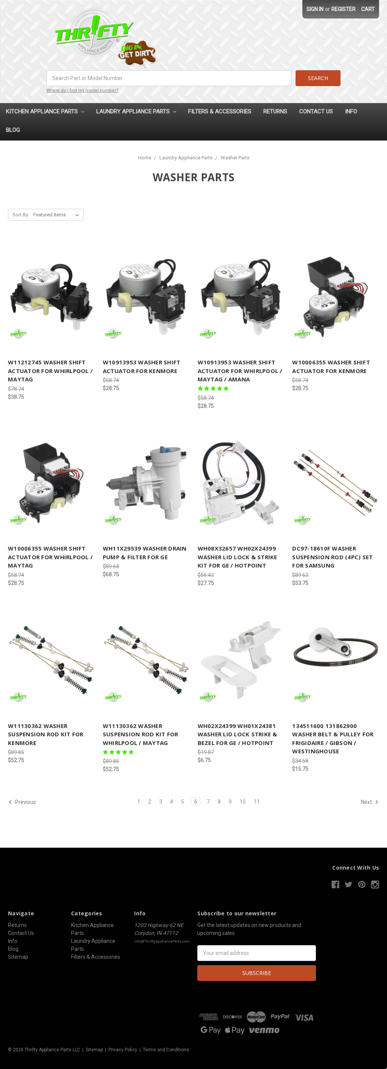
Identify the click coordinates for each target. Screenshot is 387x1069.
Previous (25, 802)
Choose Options (51, 660)
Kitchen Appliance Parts (42, 111)
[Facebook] (335, 885)
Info (351, 111)
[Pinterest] (362, 885)
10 (243, 802)
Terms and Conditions (166, 1049)
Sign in (315, 9)
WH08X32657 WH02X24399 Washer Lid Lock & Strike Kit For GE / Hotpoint (237, 557)
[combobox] (168, 78)
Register (343, 9)
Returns (275, 111)
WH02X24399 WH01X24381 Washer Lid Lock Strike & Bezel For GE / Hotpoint (237, 734)
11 (257, 802)
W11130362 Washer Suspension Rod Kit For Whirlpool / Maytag (140, 734)
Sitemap (18, 957)
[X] (349, 885)
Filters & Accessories (219, 111)
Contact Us (316, 111)
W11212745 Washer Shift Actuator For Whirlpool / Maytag (50, 370)
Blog (13, 129)
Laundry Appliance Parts (133, 111)
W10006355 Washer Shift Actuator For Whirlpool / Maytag (50, 557)
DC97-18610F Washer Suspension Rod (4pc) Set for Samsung (332, 557)
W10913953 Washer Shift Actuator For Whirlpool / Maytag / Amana (240, 370)
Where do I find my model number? (82, 90)
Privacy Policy (122, 1049)
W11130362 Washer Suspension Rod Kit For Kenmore (46, 734)
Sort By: (20, 215)
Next (367, 802)
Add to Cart (51, 296)
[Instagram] (375, 885)
